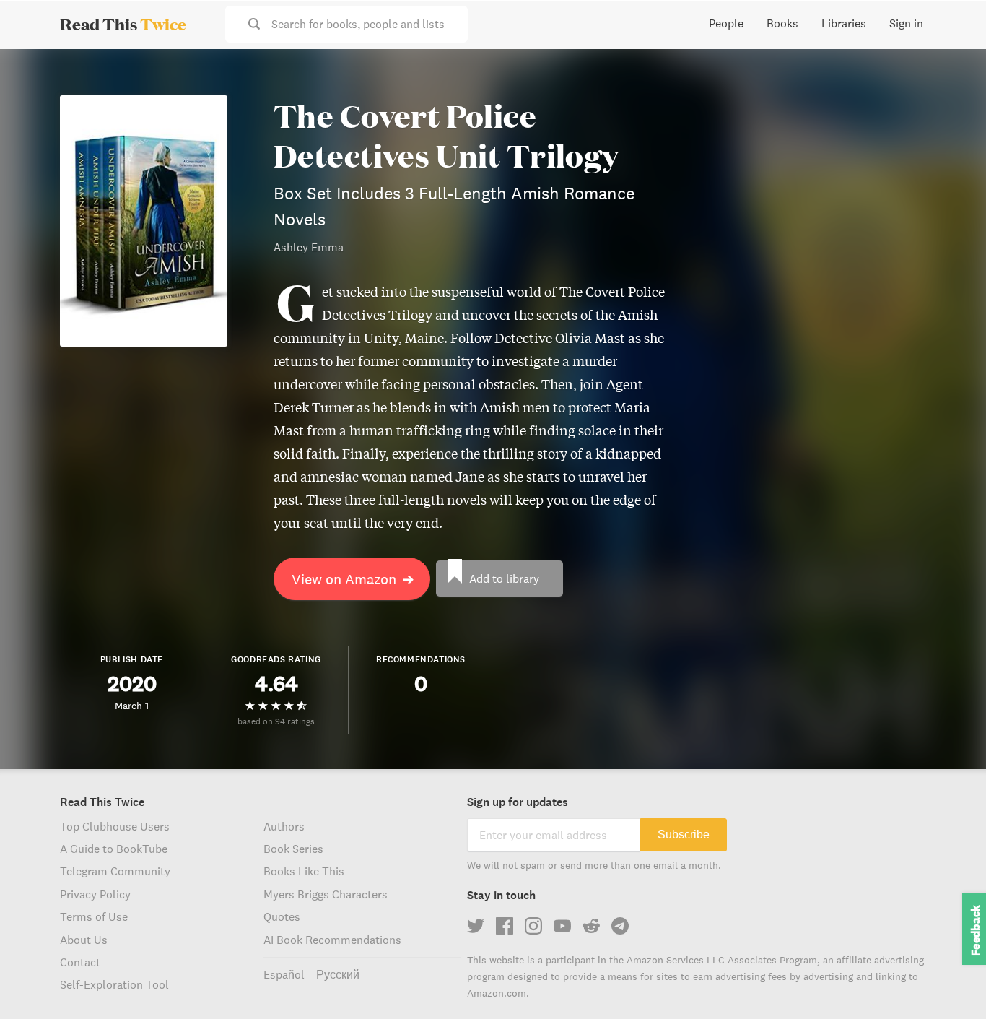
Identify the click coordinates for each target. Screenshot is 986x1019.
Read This (123, 24)
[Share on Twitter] (951, 72)
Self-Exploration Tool (114, 984)
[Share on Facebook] (951, 98)
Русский (337, 974)
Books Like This (303, 871)
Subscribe (684, 834)
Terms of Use (94, 916)
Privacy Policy (95, 894)
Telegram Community (115, 871)
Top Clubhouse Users (115, 826)
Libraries (843, 23)
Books (782, 23)
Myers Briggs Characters (325, 894)
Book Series (293, 848)
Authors (284, 826)
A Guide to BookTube (113, 848)
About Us (84, 939)
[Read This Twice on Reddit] (591, 925)
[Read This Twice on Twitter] (475, 925)
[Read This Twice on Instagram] (533, 925)
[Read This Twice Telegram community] (620, 925)
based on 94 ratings (276, 721)
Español (284, 974)
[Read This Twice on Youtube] (562, 925)
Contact (80, 962)
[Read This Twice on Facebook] (504, 925)
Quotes (281, 916)
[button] (948, 981)
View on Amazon (353, 579)
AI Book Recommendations (332, 939)
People (726, 23)
